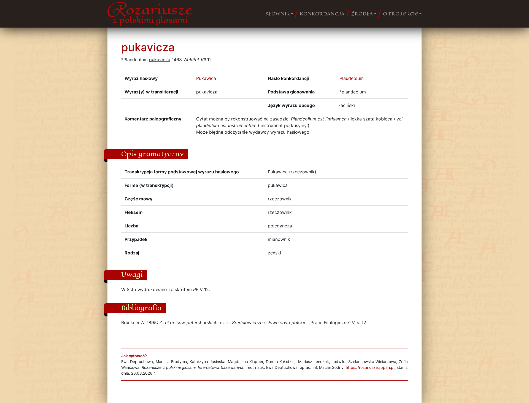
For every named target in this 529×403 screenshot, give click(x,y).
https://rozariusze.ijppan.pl (370, 367)
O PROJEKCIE (400, 13)
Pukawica (206, 78)
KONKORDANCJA (322, 13)
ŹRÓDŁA (362, 13)
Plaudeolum (351, 78)
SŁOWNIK (277, 13)
